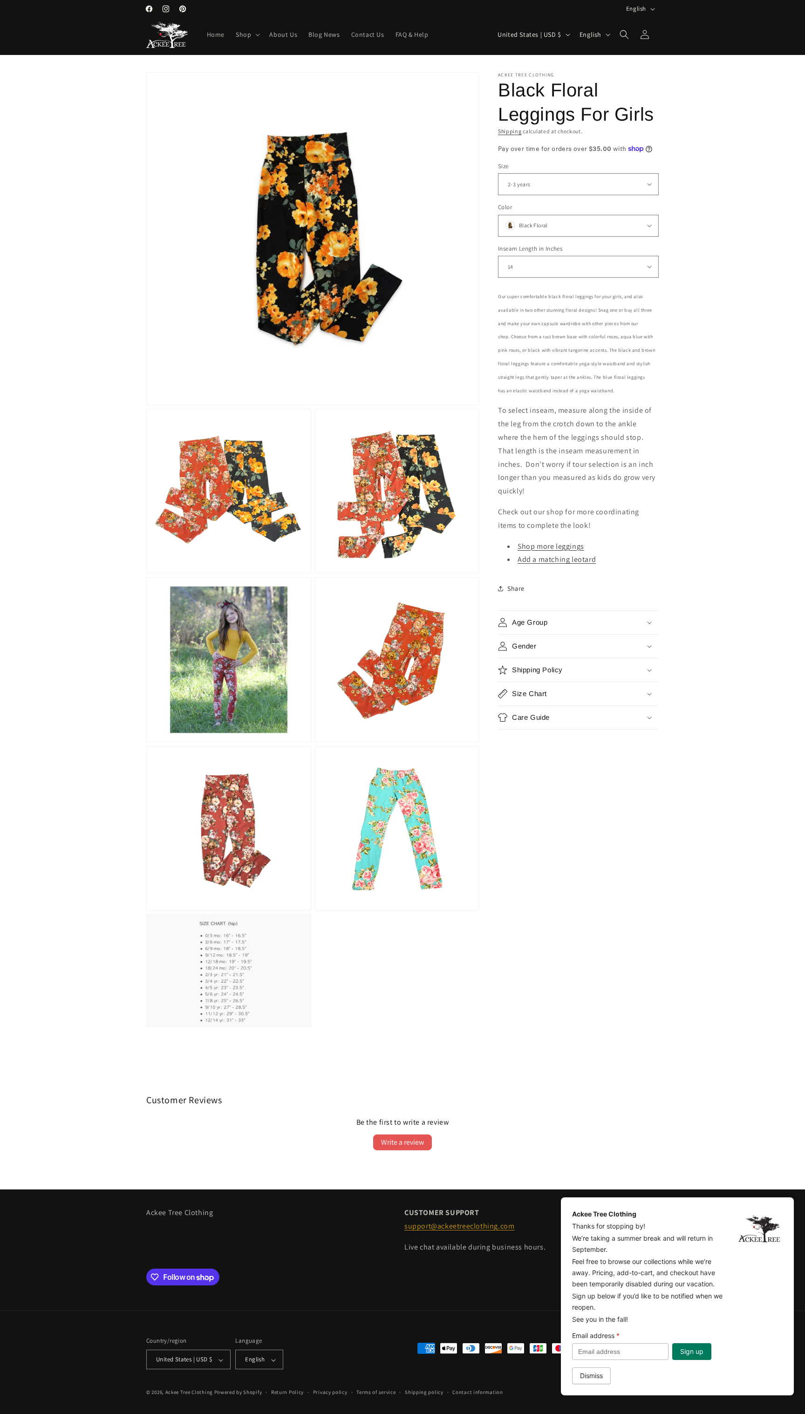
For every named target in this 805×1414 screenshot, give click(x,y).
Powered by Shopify (238, 1392)
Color (505, 207)
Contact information (477, 1392)
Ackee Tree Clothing (189, 1392)
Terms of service (376, 1392)
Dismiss (591, 1376)
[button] (247, 34)
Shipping (510, 131)
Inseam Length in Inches (530, 248)
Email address (596, 1335)
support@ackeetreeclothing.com (459, 1226)
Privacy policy (330, 1392)
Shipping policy (424, 1392)
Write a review (402, 1142)
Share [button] (516, 588)
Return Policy (287, 1392)
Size (503, 166)
